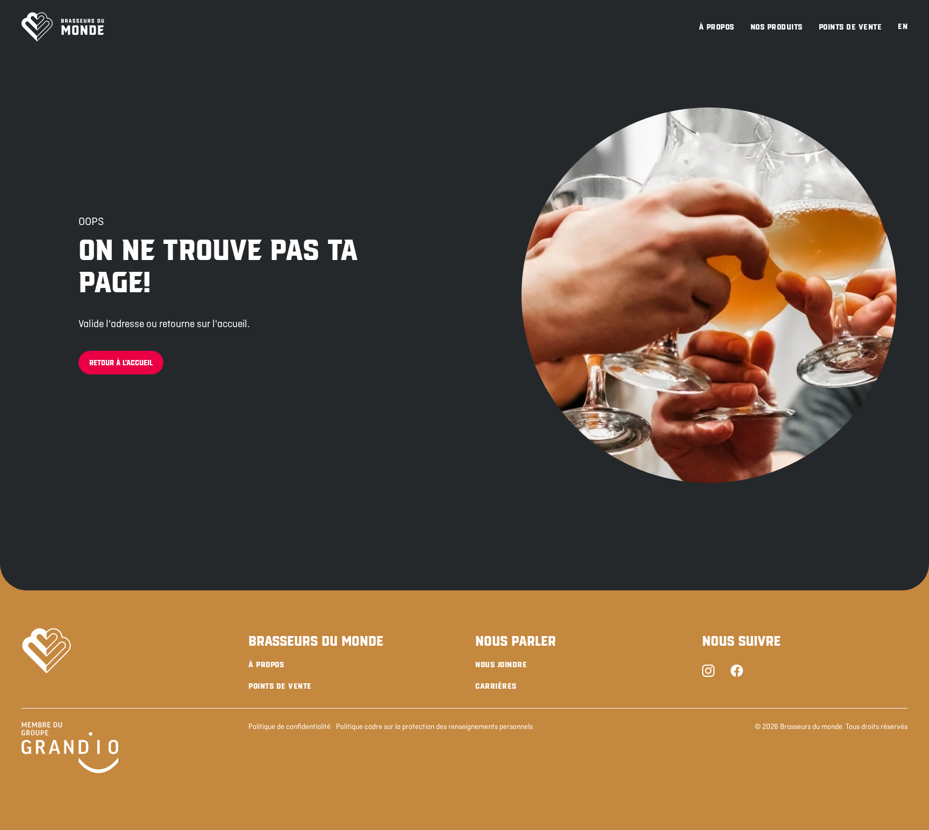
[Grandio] (70, 749)
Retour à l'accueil (121, 363)
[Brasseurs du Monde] (63, 26)
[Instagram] (708, 672)
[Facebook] (737, 672)
